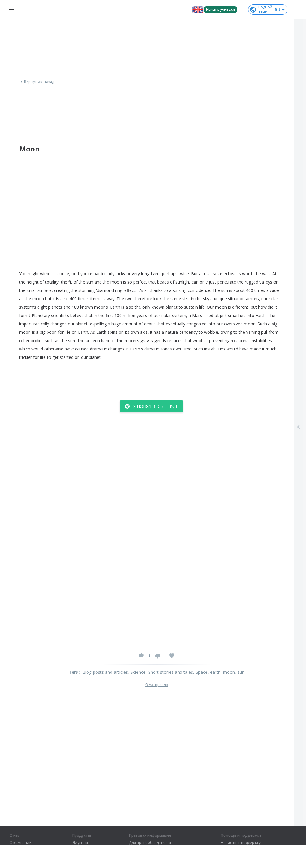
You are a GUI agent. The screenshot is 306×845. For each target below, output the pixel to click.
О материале (156, 685)
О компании (21, 842)
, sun (239, 672)
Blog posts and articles (105, 672)
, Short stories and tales (169, 672)
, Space (200, 672)
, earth (214, 672)
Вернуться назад (39, 82)
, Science (137, 672)
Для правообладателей (150, 842)
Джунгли (80, 842)
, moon (228, 672)
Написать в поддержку (241, 842)
